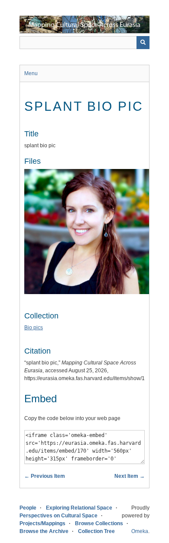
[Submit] (143, 42)
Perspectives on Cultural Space (59, 516)
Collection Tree (96, 531)
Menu (31, 73)
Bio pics (33, 327)
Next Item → (129, 476)
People (28, 508)
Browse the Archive (44, 531)
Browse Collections (99, 523)
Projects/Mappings (42, 523)
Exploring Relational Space (79, 508)
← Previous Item (44, 476)
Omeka (139, 531)
